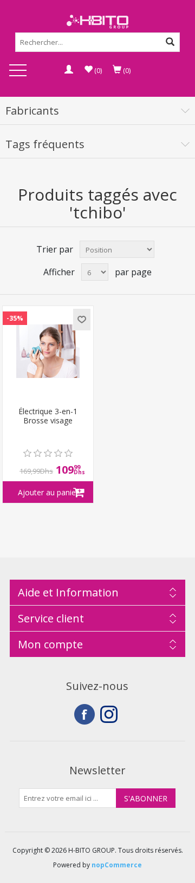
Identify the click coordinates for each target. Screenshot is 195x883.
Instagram (110, 714)
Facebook (84, 714)
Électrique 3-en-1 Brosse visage (47, 416)
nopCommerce (117, 864)
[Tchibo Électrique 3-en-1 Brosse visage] (48, 351)
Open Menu (18, 71)
